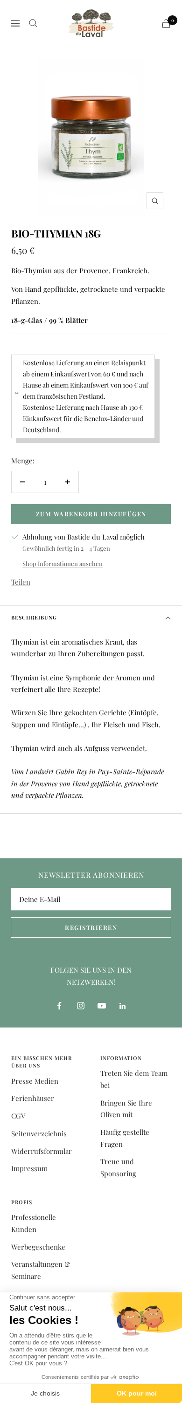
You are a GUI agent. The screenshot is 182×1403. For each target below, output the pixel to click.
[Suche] (33, 23)
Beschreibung (34, 617)
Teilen (20, 581)
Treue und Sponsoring (118, 1167)
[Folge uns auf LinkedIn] (122, 1005)
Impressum (29, 1168)
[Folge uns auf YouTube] (101, 1005)
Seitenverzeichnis (39, 1133)
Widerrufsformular (41, 1151)
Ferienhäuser (32, 1098)
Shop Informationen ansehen (62, 563)
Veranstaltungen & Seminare (40, 1270)
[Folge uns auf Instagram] (80, 1005)
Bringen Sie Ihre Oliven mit (126, 1109)
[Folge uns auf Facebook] (59, 1005)
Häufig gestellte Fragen (124, 1138)
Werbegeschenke (38, 1247)
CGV (18, 1115)
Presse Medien (34, 1081)
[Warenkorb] (166, 23)
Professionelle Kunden (33, 1223)
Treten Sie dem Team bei (134, 1079)
